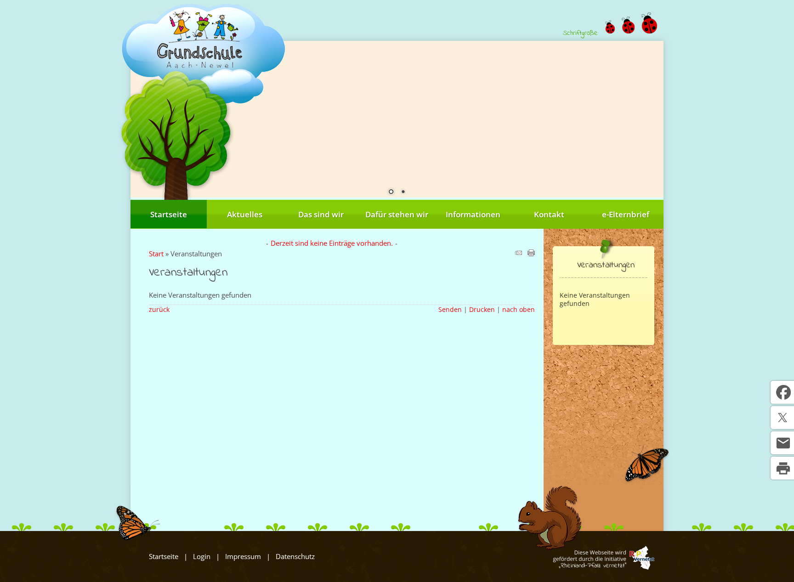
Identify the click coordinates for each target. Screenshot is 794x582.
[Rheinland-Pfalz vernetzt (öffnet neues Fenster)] (603, 567)
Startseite (168, 214)
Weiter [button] (650, 118)
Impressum (243, 556)
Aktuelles (244, 214)
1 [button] (391, 192)
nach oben (518, 309)
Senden (450, 309)
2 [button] (403, 192)
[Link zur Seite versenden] (518, 253)
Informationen (473, 214)
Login (201, 556)
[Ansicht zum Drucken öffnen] (531, 253)
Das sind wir (321, 214)
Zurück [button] (144, 118)
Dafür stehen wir (396, 214)
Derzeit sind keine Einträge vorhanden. (332, 243)
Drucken (482, 309)
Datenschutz (295, 556)
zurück (159, 309)
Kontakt (549, 214)
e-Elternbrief (625, 214)
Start (156, 253)
